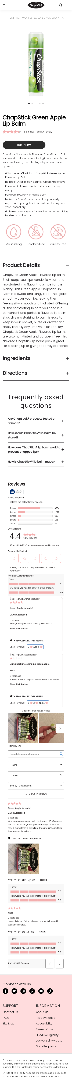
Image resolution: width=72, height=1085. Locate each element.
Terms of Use (44, 1029)
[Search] (60, 5)
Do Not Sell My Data (49, 1041)
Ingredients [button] (16, 358)
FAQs (6, 1018)
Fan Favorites (24, 17)
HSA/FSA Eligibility (47, 1035)
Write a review (44, 132)
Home (11, 17)
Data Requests (46, 1046)
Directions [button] (15, 373)
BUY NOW (24, 145)
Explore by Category (46, 17)
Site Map (8, 1024)
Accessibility (44, 1024)
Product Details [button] (21, 265)
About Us (42, 1012)
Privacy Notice (45, 1018)
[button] (29, 103)
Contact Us (10, 1012)
